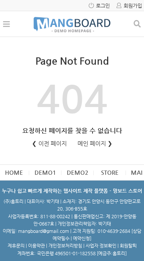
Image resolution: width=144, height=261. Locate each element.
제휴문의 (16, 245)
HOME (14, 172)
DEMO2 (77, 172)
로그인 (103, 5)
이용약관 (36, 245)
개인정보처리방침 (65, 245)
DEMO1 (45, 172)
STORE (110, 172)
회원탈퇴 (128, 245)
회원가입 (133, 5)
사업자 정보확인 (101, 245)
